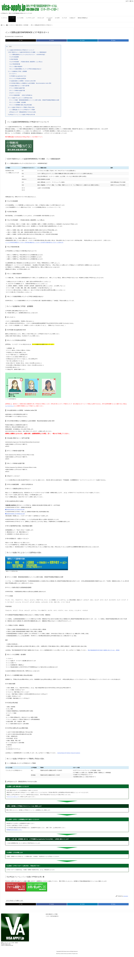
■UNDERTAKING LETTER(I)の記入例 (14, 509)
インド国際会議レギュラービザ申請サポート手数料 (22, 109)
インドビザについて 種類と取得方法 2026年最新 (18, 25)
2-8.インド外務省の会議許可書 (17, 90)
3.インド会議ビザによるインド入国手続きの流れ (20, 97)
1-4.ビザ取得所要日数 (14, 64)
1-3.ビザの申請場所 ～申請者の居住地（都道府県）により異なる (25, 61)
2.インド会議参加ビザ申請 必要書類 (17, 71)
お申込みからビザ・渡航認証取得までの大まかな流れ (22, 112)
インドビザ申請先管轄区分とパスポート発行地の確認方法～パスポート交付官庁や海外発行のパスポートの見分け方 (34, 242)
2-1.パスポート (13, 73)
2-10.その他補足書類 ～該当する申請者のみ (20, 95)
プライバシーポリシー (12, 796)
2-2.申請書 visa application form (17, 76)
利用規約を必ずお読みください (14, 829)
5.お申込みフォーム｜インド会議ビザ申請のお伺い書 (21, 114)
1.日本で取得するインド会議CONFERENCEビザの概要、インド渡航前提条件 (27, 52)
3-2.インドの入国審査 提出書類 (17, 102)
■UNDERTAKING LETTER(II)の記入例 (15, 513)
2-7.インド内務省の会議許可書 (17, 88)
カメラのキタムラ (9, 406)
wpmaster (125, 896)
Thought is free (74, 953)
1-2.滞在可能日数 (13, 59)
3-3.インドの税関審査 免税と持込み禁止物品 (20, 104)
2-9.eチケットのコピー (15, 93)
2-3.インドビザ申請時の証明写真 (17, 78)
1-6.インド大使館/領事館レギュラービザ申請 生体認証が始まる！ (25, 69)
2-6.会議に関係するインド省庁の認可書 (19, 85)
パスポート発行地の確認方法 (52, 916)
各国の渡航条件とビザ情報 (51, 914)
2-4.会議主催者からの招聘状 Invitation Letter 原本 (22, 81)
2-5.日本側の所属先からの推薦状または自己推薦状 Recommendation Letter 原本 (30, 83)
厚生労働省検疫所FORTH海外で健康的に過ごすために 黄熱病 (103, 650)
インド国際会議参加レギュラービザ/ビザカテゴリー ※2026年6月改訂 (27, 54)
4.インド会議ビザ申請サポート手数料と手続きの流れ (21, 107)
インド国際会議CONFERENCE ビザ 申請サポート (42, 25)
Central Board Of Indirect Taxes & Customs (68, 753)
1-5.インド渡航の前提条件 (15, 66)
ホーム (3, 25)
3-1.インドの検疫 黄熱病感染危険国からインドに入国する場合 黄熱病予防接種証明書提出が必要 (34, 100)
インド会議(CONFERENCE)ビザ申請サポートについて (20, 50)
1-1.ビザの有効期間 (14, 57)
